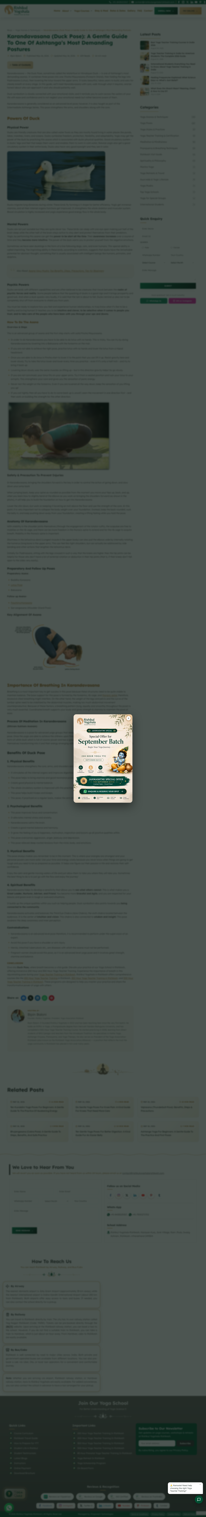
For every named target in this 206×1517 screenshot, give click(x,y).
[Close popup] (129, 718)
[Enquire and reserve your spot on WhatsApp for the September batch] (103, 758)
